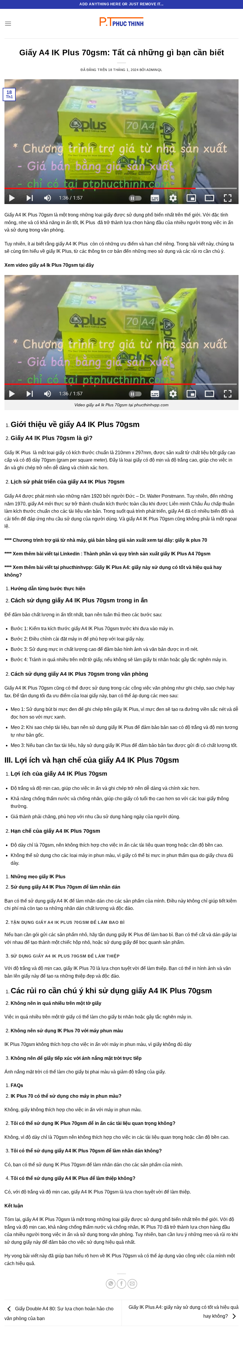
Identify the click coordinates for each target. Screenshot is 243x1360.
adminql (154, 70)
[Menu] (8, 23)
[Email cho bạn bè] (132, 1284)
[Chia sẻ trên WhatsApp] (111, 1284)
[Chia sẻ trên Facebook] (122, 1284)
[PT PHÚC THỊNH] (121, 23)
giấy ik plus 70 (191, 540)
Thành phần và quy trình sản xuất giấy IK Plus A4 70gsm (147, 553)
